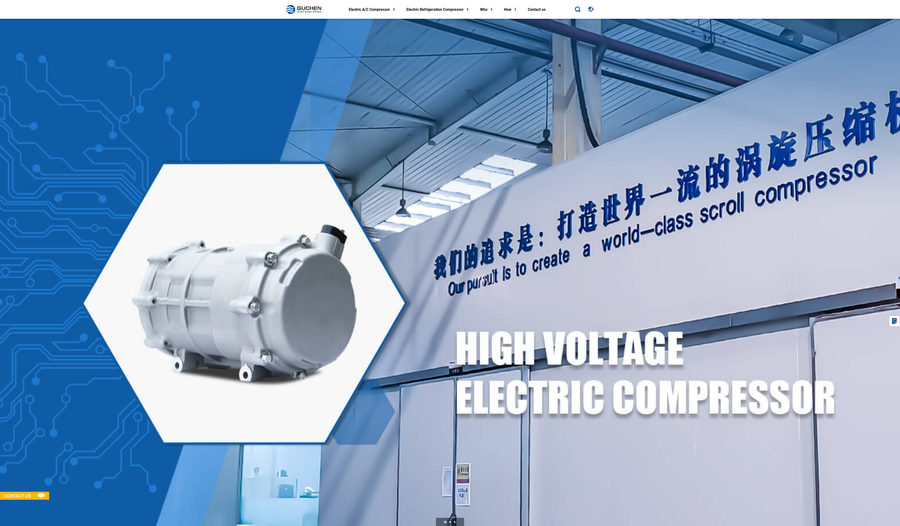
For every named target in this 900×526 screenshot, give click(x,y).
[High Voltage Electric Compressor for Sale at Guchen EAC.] (450, 272)
